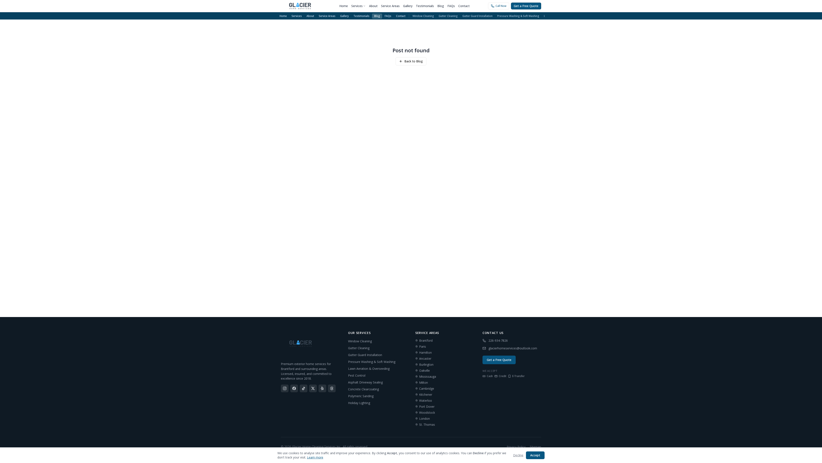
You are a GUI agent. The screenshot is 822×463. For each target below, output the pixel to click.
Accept (535, 455)
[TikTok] (303, 388)
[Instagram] (285, 388)
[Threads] (332, 388)
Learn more (315, 457)
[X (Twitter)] (313, 388)
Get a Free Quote (526, 6)
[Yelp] (322, 388)
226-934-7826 (498, 340)
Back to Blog (413, 61)
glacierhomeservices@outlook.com (512, 348)
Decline (518, 455)
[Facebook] (294, 388)
